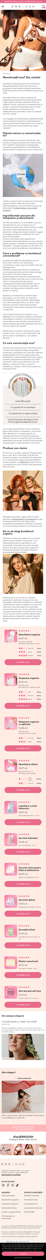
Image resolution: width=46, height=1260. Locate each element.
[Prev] (4, 1042)
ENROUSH (24, 462)
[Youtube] (12, 1186)
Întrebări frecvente (31, 1195)
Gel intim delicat (27, 900)
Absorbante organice (29, 634)
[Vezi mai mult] (5, 1149)
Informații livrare (31, 1200)
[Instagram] (3, 1186)
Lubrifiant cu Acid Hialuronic (28, 807)
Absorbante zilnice (28, 764)
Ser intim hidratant (28, 838)
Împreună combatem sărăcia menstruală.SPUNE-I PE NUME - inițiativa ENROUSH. (15, 1173)
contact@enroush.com (33, 1208)
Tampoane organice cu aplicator (29, 722)
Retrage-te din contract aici (17, 1241)
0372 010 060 (29, 1212)
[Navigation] (3, 6)
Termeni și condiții (7, 1232)
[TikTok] (17, 1186)
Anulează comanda (24, 1236)
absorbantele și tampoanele (24, 519)
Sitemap (34, 1236)
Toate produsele (8, 1195)
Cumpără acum (23, 662)
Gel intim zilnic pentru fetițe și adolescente (30, 868)
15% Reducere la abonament (8, 1217)
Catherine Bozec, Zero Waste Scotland (20, 209)
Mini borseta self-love (30, 991)
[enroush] (23, 6)
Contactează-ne (30, 1204)
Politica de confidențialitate (23, 1232)
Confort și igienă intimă (11, 1212)
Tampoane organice (29, 678)
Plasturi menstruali (28, 961)
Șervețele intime (27, 929)
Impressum (13, 1234)
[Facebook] (7, 1186)
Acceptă (23, 1254)
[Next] (41, 1042)
